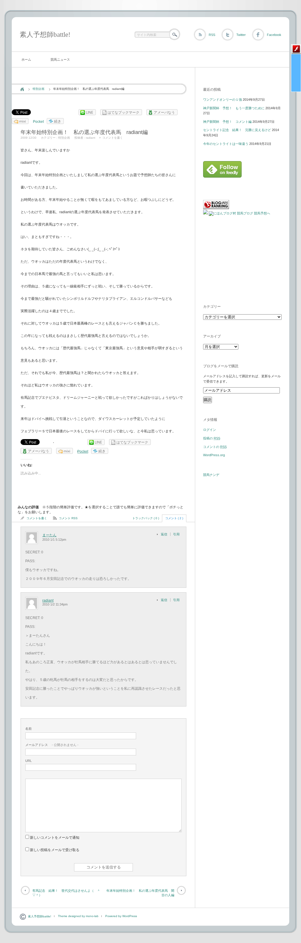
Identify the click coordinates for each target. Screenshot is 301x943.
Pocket (38, 122)
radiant (90, 137)
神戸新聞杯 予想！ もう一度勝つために (234, 108)
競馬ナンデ (211, 475)
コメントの (215, 447)
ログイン (209, 429)
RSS (212, 35)
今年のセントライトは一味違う (225, 143)
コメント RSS (68, 518)
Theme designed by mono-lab (78, 916)
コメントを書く (112, 137)
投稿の (211, 438)
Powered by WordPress (121, 916)
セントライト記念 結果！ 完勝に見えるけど (237, 130)
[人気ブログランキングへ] (216, 208)
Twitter (241, 35)
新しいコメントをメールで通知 (54, 838)
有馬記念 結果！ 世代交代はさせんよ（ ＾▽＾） (66, 893)
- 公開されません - (51, 745)
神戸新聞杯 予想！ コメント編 (227, 121)
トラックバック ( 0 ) (145, 518)
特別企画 (38, 88)
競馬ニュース (60, 59)
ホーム (26, 59)
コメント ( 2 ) (174, 518)
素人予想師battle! (45, 34)
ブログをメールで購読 (220, 366)
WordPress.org (214, 455)
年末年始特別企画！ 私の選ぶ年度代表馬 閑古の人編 (140, 893)
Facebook (274, 35)
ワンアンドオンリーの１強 (222, 99)
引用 (176, 534)
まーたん (49, 535)
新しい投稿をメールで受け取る (54, 850)
